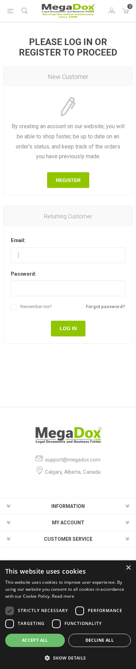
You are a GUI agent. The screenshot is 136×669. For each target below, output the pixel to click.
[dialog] (68, 614)
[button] (68, 657)
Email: (18, 240)
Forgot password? (105, 306)
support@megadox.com (72, 460)
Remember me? (36, 306)
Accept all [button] (35, 640)
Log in (68, 328)
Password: (23, 274)
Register (68, 180)
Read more (63, 596)
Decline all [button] (99, 640)
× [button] (128, 567)
